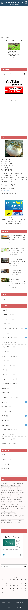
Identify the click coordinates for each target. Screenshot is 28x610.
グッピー (21, 490)
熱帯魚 (4, 425)
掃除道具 (4, 388)
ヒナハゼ (4, 351)
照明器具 (4, 420)
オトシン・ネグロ (5, 487)
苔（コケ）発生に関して (9, 429)
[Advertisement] (14, 21)
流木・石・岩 (6, 411)
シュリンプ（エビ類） (8, 337)
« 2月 (2, 594)
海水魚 (4, 416)
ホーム (3, 454)
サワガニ (4, 333)
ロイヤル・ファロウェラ (9, 379)
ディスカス (4, 499)
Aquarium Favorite (14, 2)
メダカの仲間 (21, 508)
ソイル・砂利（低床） (8, 342)
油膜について (6, 406)
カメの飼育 (5, 323)
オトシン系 (14, 487)
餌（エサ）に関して (8, 443)
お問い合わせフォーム (7, 464)
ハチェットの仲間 (5, 501)
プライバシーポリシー (7, 459)
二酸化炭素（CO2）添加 (9, 383)
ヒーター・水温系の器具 (9, 356)
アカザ (4, 310)
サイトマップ (5, 468)
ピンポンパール (5, 504)
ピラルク (4, 360)
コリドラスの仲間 (5, 494)
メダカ (14, 508)
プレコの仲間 (5, 506)
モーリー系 (4, 511)
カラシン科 (4, 490)
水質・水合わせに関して (9, 397)
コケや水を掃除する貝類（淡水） (11, 328)
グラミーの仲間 (5, 492)
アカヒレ (4, 483)
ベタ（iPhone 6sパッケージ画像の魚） (18, 506)
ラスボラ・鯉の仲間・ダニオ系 (8, 513)
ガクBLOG (6, 190)
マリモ (4, 370)
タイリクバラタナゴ (7, 347)
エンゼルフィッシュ (16, 485)
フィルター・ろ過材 (7, 365)
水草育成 (5, 392)
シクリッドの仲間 (15, 494)
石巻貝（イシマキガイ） (19, 520)
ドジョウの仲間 (12, 499)
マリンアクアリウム (7, 374)
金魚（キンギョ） (7, 434)
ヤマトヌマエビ (12, 511)
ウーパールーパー (7, 319)
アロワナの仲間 (21, 483)
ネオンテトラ (21, 499)
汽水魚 (4, 402)
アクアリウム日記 (7, 314)
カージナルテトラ (13, 490)
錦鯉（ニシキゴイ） (7, 439)
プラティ (23, 504)
